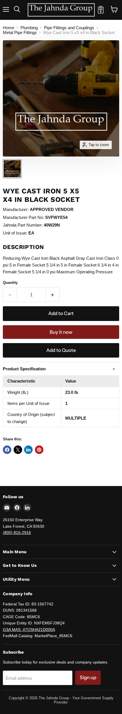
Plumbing (29, 27)
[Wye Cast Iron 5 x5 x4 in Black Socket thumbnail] (12, 169)
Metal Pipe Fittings (20, 32)
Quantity (10, 282)
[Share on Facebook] (7, 449)
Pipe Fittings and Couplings (69, 27)
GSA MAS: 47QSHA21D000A (29, 629)
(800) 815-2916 (17, 532)
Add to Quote (61, 350)
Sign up (88, 677)
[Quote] (101, 12)
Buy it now (61, 332)
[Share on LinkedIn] (28, 449)
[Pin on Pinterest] (39, 449)
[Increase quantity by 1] (53, 295)
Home (8, 27)
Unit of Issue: (15, 233)
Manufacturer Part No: (23, 217)
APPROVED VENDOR (51, 209)
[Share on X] (18, 449)
